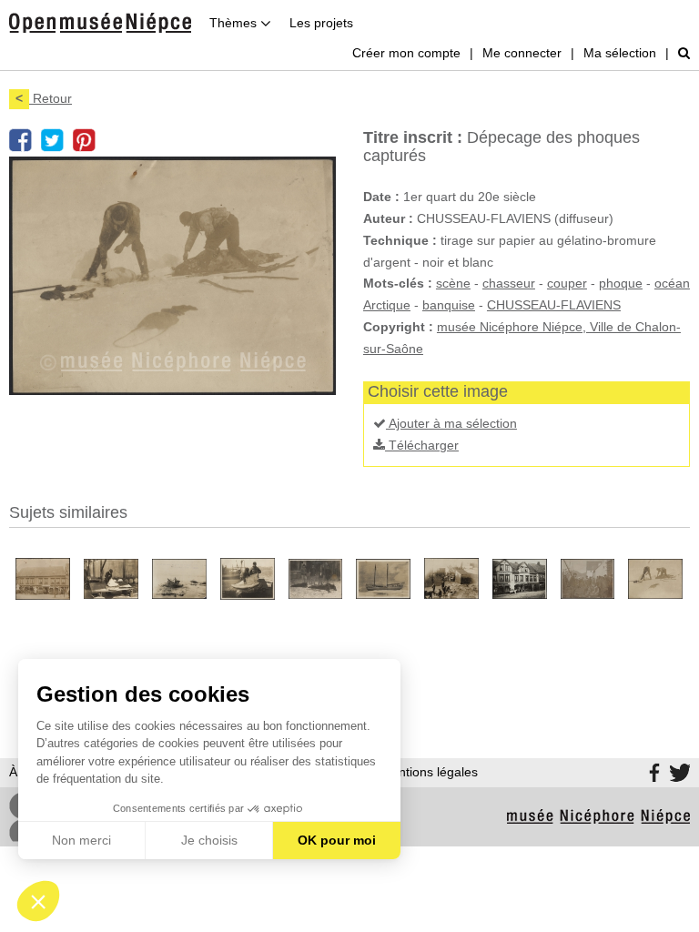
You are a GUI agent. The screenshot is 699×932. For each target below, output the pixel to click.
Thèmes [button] (234, 22)
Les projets (321, 22)
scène (453, 283)
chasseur (508, 283)
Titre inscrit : (412, 137)
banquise (448, 305)
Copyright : (398, 326)
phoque (621, 283)
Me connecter (522, 53)
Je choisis (209, 840)
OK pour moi (337, 840)
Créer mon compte (406, 53)
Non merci (81, 840)
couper (567, 283)
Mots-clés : (397, 283)
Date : (381, 196)
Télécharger (422, 445)
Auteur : (388, 218)
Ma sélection (619, 53)
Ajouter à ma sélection (451, 423)
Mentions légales (429, 772)
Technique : (400, 240)
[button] (38, 901)
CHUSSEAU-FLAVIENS (554, 305)
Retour (43, 98)
